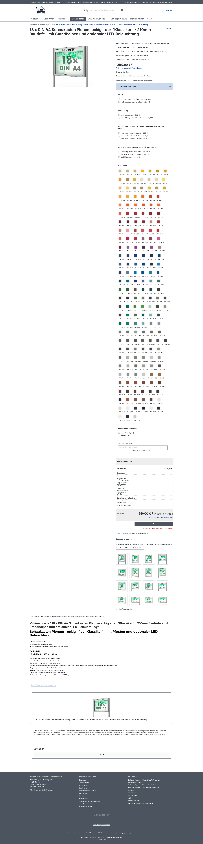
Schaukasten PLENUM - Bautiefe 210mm (130, 548)
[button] (30, 724)
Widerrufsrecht (133, 801)
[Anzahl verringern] (118, 524)
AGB (129, 798)
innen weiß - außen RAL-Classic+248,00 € (135, 136)
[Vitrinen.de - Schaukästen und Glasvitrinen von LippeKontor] (40, 10)
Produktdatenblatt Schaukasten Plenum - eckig (68, 616)
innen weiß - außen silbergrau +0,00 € (134, 133)
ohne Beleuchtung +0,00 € (130, 115)
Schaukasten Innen (85, 806)
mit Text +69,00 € (127, 436)
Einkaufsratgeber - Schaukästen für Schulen (143, 785)
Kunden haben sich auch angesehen (43, 685)
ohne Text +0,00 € (127, 433)
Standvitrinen (83, 796)
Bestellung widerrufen (101, 825)
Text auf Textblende (125, 444)
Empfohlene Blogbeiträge (95, 616)
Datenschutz (132, 795)
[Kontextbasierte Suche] (86, 10)
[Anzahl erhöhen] (132, 524)
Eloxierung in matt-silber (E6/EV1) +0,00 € (135, 151)
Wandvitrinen (83, 793)
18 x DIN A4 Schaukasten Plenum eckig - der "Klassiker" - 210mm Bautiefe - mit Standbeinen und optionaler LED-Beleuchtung (100, 25)
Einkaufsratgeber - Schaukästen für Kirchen (143, 787)
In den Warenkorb (154, 524)
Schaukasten (83, 798)
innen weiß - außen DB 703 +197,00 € (134, 138)
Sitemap (131, 790)
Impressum (132, 793)
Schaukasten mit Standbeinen (89, 801)
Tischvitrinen (83, 785)
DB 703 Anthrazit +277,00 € (130, 157)
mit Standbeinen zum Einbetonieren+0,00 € (136, 99)
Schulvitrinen (83, 788)
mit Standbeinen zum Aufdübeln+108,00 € (135, 102)
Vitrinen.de (33, 25)
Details (101, 754)
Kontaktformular (47, 790)
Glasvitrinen (83, 780)
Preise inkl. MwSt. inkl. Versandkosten (129, 68)
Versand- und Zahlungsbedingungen (141, 803)
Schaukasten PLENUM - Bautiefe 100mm (158, 544)
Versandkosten (117, 837)
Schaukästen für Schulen (87, 790)
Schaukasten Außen (86, 804)
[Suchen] (121, 10)
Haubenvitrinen (84, 783)
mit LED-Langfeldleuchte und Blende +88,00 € (137, 118)
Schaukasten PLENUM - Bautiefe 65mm (129, 544)
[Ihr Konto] (157, 10)
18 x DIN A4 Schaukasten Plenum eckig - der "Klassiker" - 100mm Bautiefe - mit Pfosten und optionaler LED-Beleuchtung (90, 720)
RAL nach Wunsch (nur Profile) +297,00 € (135, 154)
